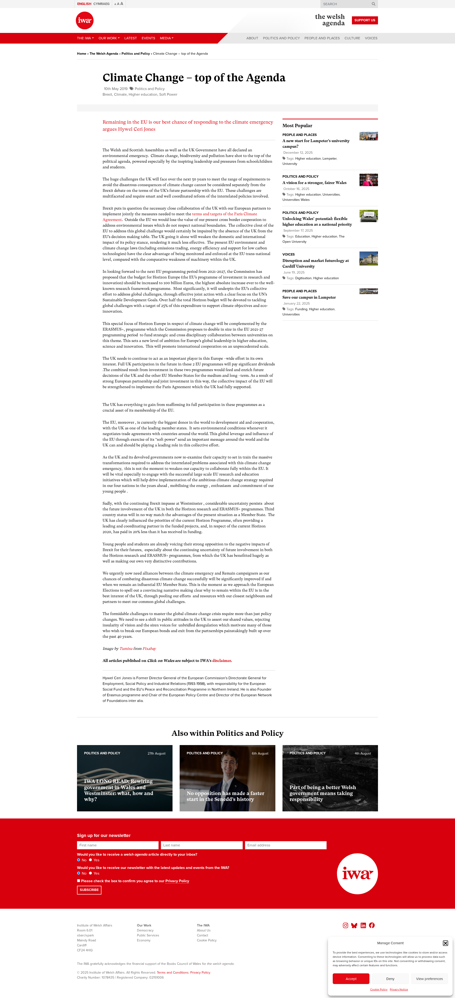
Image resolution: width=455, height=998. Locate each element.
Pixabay (149, 648)
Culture (352, 38)
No (83, 860)
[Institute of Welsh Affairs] (85, 20)
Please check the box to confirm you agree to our (134, 881)
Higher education (143, 94)
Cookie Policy (378, 989)
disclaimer (221, 660)
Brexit (107, 94)
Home (81, 54)
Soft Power (168, 94)
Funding (301, 309)
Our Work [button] (108, 38)
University (289, 164)
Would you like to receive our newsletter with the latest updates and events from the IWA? (153, 867)
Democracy (145, 930)
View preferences (429, 979)
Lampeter (330, 159)
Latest (130, 38)
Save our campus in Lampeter (309, 297)
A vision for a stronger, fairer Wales (314, 182)
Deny (390, 979)
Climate (120, 94)
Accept (351, 979)
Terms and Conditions (173, 973)
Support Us (365, 20)
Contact (202, 935)
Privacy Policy (177, 881)
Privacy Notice (399, 989)
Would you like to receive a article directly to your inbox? (137, 854)
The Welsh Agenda (104, 54)
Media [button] (165, 38)
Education (302, 236)
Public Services (148, 935)
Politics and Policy (281, 38)
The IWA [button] (84, 38)
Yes (96, 860)
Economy (143, 940)
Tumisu (125, 648)
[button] (445, 943)
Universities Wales (296, 200)
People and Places (322, 38)
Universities (331, 195)
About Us (204, 930)
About (252, 38)
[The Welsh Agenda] (330, 20)
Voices (371, 38)
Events (148, 38)
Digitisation (303, 278)
